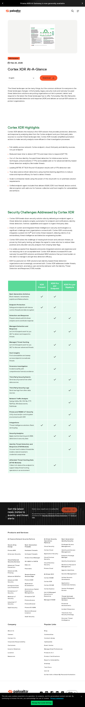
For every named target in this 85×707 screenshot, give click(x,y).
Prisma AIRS (12, 550)
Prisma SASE (29, 580)
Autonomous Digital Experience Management (32, 591)
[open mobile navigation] (78, 11)
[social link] (41, 692)
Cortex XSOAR (49, 585)
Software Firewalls (31, 554)
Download (47, 78)
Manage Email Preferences (53, 649)
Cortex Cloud (48, 550)
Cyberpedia (48, 642)
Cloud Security (49, 546)
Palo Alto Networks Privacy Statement (54, 515)
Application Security (51, 553)
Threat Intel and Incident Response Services (68, 598)
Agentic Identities (68, 570)
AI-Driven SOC (49, 574)
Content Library (49, 638)
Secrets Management (69, 574)
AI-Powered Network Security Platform (21, 539)
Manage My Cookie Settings (42, 703)
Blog (45, 631)
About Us (11, 631)
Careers (10, 634)
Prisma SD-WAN (30, 607)
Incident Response (68, 609)
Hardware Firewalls (31, 550)
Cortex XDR (48, 581)
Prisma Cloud (48, 568)
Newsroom (11, 656)
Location (11, 652)
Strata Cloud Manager (32, 557)
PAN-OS (27, 565)
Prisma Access (30, 600)
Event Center (48, 645)
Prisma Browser (30, 604)
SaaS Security (12, 607)
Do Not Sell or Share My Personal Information (59, 674)
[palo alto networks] (13, 11)
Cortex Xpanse (49, 589)
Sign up (67, 510)
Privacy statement (57, 698)
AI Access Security (14, 554)
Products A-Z (48, 652)
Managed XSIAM (49, 600)
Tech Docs (48, 667)
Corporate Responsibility (16, 642)
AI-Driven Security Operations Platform (50, 541)
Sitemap (47, 663)
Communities (48, 634)
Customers (11, 645)
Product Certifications (52, 656)
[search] (72, 11)
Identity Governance (69, 561)
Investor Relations (14, 649)
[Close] (81, 696)
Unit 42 (46, 671)
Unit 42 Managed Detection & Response (50, 594)
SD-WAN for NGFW (31, 561)
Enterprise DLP (30, 596)
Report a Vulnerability (51, 660)
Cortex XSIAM (49, 578)
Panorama (28, 568)
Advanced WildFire (14, 576)
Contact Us (12, 638)
